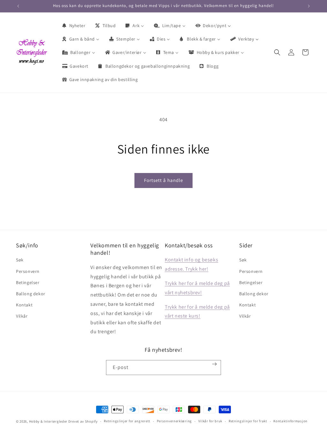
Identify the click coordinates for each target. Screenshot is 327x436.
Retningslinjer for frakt (248, 421)
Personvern (28, 271)
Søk (20, 260)
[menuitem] (73, 25)
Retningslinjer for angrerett (127, 421)
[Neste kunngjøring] (309, 6)
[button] (277, 52)
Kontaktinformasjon (290, 421)
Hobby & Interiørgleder (48, 421)
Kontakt (24, 305)
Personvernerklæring (174, 421)
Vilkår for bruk (210, 421)
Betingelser (28, 282)
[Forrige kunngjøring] (18, 6)
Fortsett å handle (163, 180)
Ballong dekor (30, 294)
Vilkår (22, 316)
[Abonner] (215, 364)
